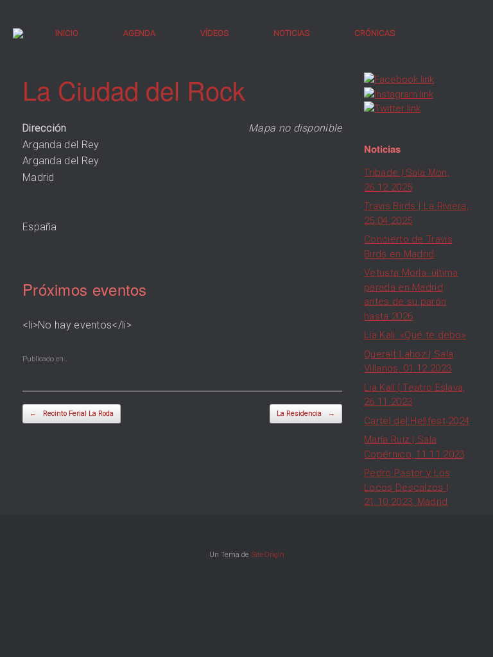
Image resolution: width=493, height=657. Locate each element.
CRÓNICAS (374, 33)
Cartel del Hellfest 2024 (416, 421)
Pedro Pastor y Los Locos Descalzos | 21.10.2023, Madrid (407, 487)
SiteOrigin (267, 554)
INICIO (66, 33)
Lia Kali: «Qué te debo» (415, 335)
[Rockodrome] (18, 33)
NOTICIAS (291, 33)
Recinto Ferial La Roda (72, 413)
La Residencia (306, 413)
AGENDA (139, 33)
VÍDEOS (214, 33)
